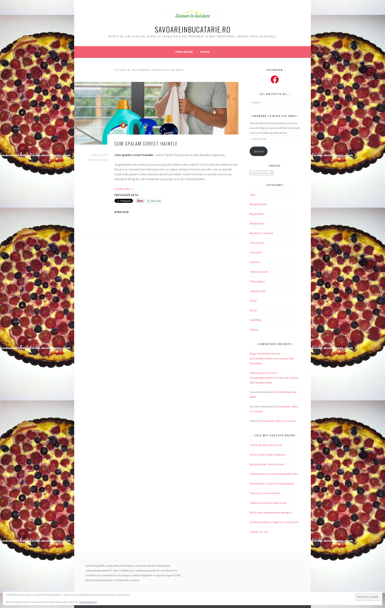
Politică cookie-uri (88, 601)
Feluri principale (259, 271)
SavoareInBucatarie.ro (193, 29)
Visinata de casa (259, 532)
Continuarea (124, 189)
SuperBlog (255, 320)
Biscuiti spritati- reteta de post (267, 464)
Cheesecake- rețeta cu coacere (278, 421)
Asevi (252, 194)
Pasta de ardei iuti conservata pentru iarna (274, 474)
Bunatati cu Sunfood (261, 233)
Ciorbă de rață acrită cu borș (266, 445)
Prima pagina (257, 281)
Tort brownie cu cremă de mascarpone (272, 483)
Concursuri (256, 252)
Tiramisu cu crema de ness (265, 493)
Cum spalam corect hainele (146, 143)
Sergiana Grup (258, 291)
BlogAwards (256, 214)
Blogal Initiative (258, 204)
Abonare (258, 151)
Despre (205, 52)
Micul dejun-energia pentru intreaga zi (271, 512)
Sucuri (253, 310)
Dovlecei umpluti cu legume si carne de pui (274, 522)
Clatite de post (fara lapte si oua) (268, 503)
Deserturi (255, 262)
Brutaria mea (257, 223)
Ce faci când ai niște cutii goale (267, 454)
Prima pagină (184, 52)
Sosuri (253, 300)
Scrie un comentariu (97, 159)
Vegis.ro (254, 329)
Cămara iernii (257, 243)
